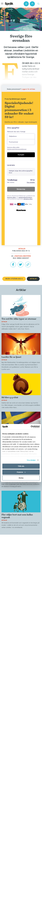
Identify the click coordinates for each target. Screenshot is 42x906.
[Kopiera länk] (28, 264)
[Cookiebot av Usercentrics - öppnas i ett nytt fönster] (31, 426)
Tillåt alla (21, 466)
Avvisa (21, 478)
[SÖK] (38, 3)
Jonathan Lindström (22, 256)
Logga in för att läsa (28, 89)
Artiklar (21, 249)
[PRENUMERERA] (26, 3)
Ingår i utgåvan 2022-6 (14, 279)
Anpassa (20, 472)
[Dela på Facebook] (13, 264)
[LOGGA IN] (32, 3)
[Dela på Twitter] (20, 264)
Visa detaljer (31, 460)
